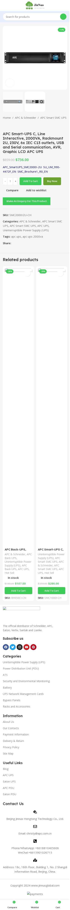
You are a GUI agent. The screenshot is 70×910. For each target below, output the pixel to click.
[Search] (63, 17)
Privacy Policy (11, 747)
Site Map (8, 753)
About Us (8, 722)
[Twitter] (13, 647)
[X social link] (18, 243)
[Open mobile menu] (4, 5)
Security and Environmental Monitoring (26, 681)
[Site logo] (35, 5)
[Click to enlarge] (10, 83)
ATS (5, 675)
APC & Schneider (25, 117)
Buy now (52, 181)
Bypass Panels (11, 700)
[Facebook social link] (13, 243)
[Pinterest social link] (22, 243)
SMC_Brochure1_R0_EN (33, 171)
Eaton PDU (9, 794)
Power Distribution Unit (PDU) (21, 668)
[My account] (65, 5)
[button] (18, 590)
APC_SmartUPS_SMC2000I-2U (22, 167)
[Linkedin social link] (27, 243)
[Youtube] (26, 647)
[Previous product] (5, 125)
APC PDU (8, 788)
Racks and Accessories (16, 706)
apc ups (16, 236)
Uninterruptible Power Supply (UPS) (26, 230)
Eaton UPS (9, 781)
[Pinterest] (33, 647)
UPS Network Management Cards (23, 694)
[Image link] (21, 613)
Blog (5, 769)
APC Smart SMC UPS (53, 117)
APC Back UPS (16, 567)
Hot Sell (9, 573)
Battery (7, 687)
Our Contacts (11, 728)
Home (7, 117)
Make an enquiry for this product (27, 201)
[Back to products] (9, 125)
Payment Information (16, 734)
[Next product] (14, 125)
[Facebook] (6, 647)
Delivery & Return (13, 741)
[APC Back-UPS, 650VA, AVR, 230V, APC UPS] (18, 407)
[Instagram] (20, 647)
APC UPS (43, 226)
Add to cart (30, 181)
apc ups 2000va (33, 236)
